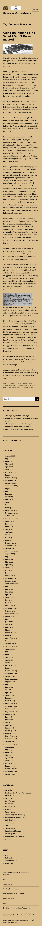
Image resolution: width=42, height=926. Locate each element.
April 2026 (9, 467)
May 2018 (9, 722)
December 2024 (11, 510)
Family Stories (10, 806)
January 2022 (10, 603)
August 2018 (10, 714)
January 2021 (10, 635)
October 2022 (10, 581)
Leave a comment (28, 387)
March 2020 (9, 663)
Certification (10, 798)
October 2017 (10, 741)
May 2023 (9, 562)
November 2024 (11, 513)
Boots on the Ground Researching (18, 793)
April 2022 (9, 595)
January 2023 (10, 573)
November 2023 (11, 546)
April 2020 (9, 660)
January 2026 (10, 475)
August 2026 (10, 456)
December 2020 (11, 638)
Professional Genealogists (15, 817)
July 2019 (8, 684)
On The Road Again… (11, 889)
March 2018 (9, 728)
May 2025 (9, 497)
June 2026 (9, 461)
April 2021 (9, 627)
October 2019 (10, 676)
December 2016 (11, 769)
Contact (6, 903)
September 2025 (11, 486)
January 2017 (10, 766)
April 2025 (9, 499)
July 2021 (8, 619)
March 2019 (9, 695)
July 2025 (8, 491)
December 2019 (11, 671)
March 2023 (9, 567)
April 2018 (9, 725)
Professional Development (13, 894)
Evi (19, 385)
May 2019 (9, 690)
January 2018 (10, 733)
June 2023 (9, 559)
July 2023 (8, 557)
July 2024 (8, 524)
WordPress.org (11, 863)
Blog (5, 879)
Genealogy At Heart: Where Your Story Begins (18, 874)
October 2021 (10, 611)
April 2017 (9, 758)
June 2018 (9, 720)
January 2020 (10, 668)
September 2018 (11, 712)
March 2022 (9, 597)
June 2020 (9, 654)
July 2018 (8, 717)
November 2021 (11, 608)
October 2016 (10, 774)
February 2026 (11, 472)
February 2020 (10, 665)
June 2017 (9, 752)
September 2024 (11, 518)
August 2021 (10, 616)
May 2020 (9, 657)
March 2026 (10, 469)
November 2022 (11, 578)
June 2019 (9, 687)
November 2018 (11, 706)
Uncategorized (11, 834)
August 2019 (10, 682)
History (8, 809)
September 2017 (11, 744)
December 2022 (11, 576)
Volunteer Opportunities (14, 836)
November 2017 (11, 739)
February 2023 (10, 570)
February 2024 (10, 537)
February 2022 (10, 600)
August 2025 (10, 489)
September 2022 (11, 584)
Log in (7, 855)
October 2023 (10, 548)
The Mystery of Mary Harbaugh (17, 416)
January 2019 (10, 701)
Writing (8, 839)
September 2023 (11, 551)
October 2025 (10, 483)
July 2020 (8, 652)
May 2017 (8, 755)
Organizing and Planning (15, 815)
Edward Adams (12, 385)
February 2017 (10, 763)
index (33, 385)
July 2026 (9, 459)
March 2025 (9, 502)
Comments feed (11, 861)
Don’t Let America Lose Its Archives (19, 429)
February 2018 (10, 731)
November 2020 (11, 641)
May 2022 (9, 592)
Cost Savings (10, 801)
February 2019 (10, 698)
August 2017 (10, 747)
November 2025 (11, 480)
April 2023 (9, 565)
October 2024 (10, 516)
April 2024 (9, 532)
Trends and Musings (13, 831)
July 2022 (8, 586)
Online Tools (21, 383)
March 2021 (9, 630)
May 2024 (9, 529)
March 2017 (9, 761)
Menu (35, 10)
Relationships (10, 820)
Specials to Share (10, 884)
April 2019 (9, 693)
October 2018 (10, 709)
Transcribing (10, 828)
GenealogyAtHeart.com (17, 13)
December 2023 (11, 543)
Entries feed (9, 858)
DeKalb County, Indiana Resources (16, 908)
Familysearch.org (25, 385)
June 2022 (9, 589)
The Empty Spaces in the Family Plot (19, 424)
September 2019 (11, 679)
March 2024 (9, 535)
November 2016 (11, 771)
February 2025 (10, 505)
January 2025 (10, 508)
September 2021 (11, 614)
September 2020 (11, 646)
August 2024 (10, 521)
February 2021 (10, 633)
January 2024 (10, 540)
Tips (6, 826)
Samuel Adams (16, 387)
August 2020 (10, 649)
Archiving (9, 790)
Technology (9, 823)
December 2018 (11, 703)
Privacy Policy (8, 898)
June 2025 (9, 494)
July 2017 (8, 750)
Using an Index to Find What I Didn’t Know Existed (19, 36)
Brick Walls (9, 796)
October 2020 (10, 644)
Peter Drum (7, 387)
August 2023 (10, 554)
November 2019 (11, 673)
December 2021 (11, 605)
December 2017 (11, 736)
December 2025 (11, 478)
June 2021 (9, 622)
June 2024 (9, 527)
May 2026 (9, 464)
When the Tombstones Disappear (18, 427)
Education (9, 804)
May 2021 (9, 625)
